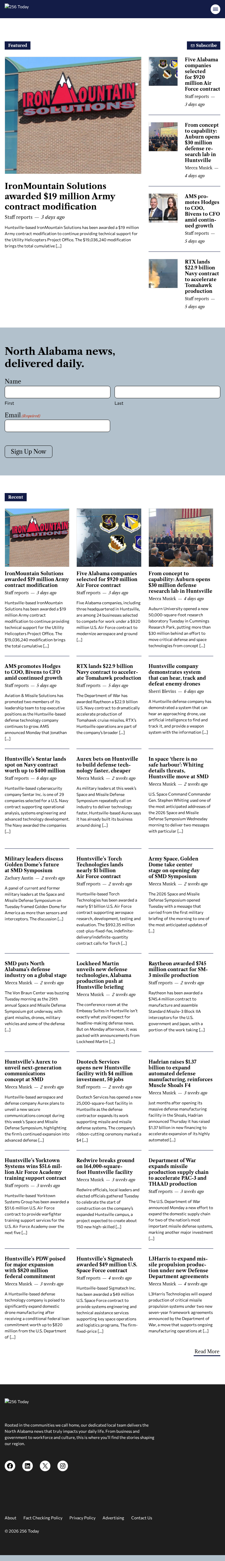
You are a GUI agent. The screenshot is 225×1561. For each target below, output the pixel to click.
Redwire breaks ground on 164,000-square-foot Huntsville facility (105, 1166)
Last (119, 403)
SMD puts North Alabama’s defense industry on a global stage (36, 969)
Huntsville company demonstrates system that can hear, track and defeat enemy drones (177, 675)
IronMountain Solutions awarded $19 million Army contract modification (60, 196)
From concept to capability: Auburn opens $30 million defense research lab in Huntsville (202, 142)
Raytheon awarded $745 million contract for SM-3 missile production (178, 969)
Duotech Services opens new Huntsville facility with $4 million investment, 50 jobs (104, 1070)
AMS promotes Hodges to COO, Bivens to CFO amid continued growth (202, 211)
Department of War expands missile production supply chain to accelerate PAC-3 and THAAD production (179, 1172)
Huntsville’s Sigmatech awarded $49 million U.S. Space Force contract (106, 1264)
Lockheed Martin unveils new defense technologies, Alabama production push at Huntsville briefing (103, 975)
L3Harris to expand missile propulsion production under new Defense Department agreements (179, 1267)
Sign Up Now (28, 451)
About (10, 1517)
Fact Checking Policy (42, 1517)
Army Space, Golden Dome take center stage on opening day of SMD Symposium (174, 867)
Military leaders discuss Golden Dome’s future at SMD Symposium (34, 864)
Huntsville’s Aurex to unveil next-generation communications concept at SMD (33, 1070)
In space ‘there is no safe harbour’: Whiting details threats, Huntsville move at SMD (179, 767)
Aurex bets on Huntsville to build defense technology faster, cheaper (107, 765)
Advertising (113, 1517)
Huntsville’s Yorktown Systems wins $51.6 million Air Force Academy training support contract (36, 1169)
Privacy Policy (82, 1517)
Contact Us (141, 1517)
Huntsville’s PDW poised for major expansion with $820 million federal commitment (35, 1267)
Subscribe (206, 45)
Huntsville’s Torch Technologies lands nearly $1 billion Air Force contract (99, 867)
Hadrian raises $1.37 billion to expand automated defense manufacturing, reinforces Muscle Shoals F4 (181, 1073)
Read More (207, 1351)
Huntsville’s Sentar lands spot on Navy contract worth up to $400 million (35, 765)
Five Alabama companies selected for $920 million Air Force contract (202, 74)
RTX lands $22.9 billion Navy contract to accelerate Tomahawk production (202, 276)
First (9, 403)
